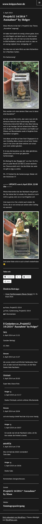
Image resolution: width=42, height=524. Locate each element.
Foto (7, 311)
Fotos (7, 307)
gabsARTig (7, 443)
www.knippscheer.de (14, 4)
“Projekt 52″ (21, 161)
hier (12, 169)
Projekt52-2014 (16, 307)
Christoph (6, 375)
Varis (5, 332)
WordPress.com (11, 520)
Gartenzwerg (13, 311)
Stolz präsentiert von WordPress (14, 517)
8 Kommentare (10, 314)
